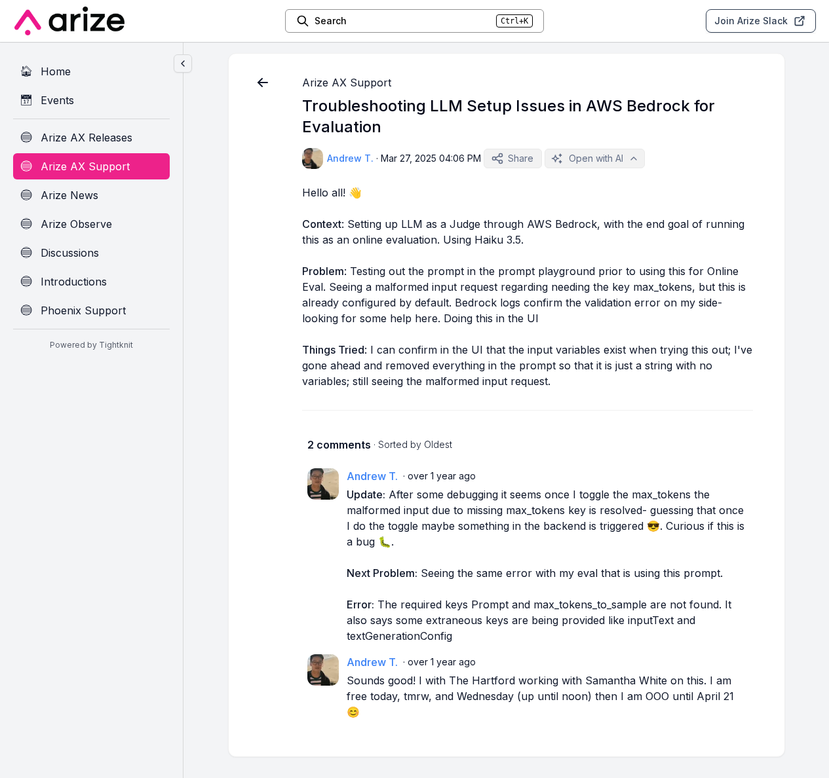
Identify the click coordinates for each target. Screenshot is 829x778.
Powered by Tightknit (91, 345)
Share (520, 158)
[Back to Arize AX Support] (263, 82)
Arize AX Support (346, 82)
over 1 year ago (442, 475)
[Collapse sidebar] (183, 63)
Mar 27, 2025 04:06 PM (431, 158)
